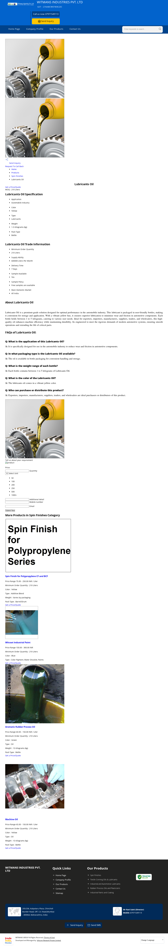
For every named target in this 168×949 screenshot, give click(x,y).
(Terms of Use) (49, 937)
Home (14, 169)
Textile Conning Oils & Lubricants (103, 879)
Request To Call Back (14, 166)
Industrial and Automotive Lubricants (105, 884)
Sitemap (59, 893)
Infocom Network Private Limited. (49, 940)
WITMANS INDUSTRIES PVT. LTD (60, 4)
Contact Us (75, 29)
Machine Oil (11, 819)
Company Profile (34, 29)
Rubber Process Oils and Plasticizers (105, 888)
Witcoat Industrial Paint (17, 642)
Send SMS (96, 925)
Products (15, 172)
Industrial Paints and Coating (102, 892)
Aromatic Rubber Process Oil (20, 726)
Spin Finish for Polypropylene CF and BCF (26, 576)
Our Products (56, 29)
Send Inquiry (47, 21)
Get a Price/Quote (13, 187)
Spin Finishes (17, 176)
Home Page (14, 29)
